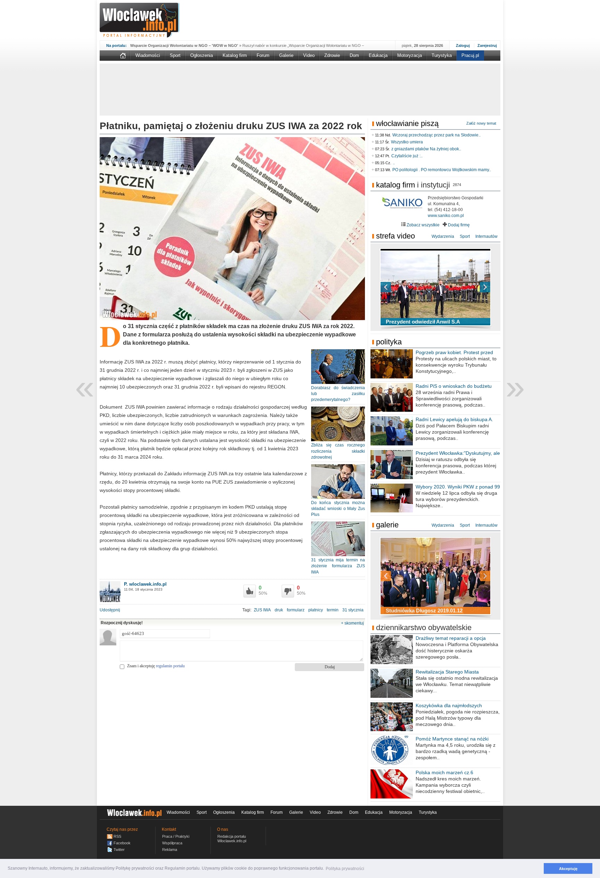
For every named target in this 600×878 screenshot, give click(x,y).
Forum (263, 55)
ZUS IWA (262, 610)
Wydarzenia (443, 236)
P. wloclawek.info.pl (145, 584)
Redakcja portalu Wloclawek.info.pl (231, 838)
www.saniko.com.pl (446, 215)
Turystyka (442, 55)
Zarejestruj (487, 45)
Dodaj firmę (458, 225)
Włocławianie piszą (407, 123)
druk (279, 610)
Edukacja (378, 55)
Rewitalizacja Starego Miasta (447, 672)
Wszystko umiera (407, 142)
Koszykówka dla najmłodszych (449, 705)
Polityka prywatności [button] (345, 868)
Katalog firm (235, 55)
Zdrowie (332, 55)
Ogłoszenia (201, 55)
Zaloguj (463, 45)
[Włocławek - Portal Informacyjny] (139, 20)
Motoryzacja (409, 55)
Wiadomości (147, 55)
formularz (296, 610)
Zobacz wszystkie (423, 225)
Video (309, 55)
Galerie (286, 55)
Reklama (169, 849)
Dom (354, 55)
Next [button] (473, 287)
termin (333, 610)
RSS (117, 836)
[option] (435, 287)
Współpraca (172, 843)
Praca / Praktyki (175, 836)
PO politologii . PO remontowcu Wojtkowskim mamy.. (441, 169)
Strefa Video (395, 236)
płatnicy (315, 610)
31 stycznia (353, 610)
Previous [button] (398, 287)
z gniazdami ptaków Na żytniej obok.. (426, 149)
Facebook (122, 843)
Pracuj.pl (470, 55)
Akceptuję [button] (568, 869)
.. (394, 162)
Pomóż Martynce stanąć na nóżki (452, 739)
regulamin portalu (170, 665)
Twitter (119, 849)
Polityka (389, 341)
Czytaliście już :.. (407, 155)
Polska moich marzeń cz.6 (444, 772)
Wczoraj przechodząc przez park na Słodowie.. (436, 135)
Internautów (486, 236)
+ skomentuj (352, 623)
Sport (175, 55)
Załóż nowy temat (481, 123)
